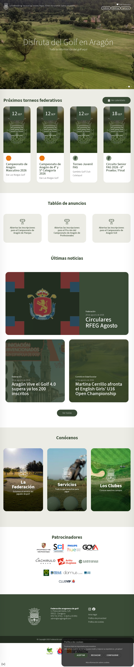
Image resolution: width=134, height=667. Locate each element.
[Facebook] (94, 609)
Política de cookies (96, 621)
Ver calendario (118, 100)
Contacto (125, 8)
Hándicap (115, 8)
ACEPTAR (81, 655)
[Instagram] (90, 609)
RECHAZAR (95, 655)
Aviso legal (92, 614)
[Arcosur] (49, 650)
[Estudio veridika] (3, 663)
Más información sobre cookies (97, 662)
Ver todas (67, 413)
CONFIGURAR (112, 655)
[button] (126, 86)
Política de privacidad (97, 618)
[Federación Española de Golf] (60, 650)
